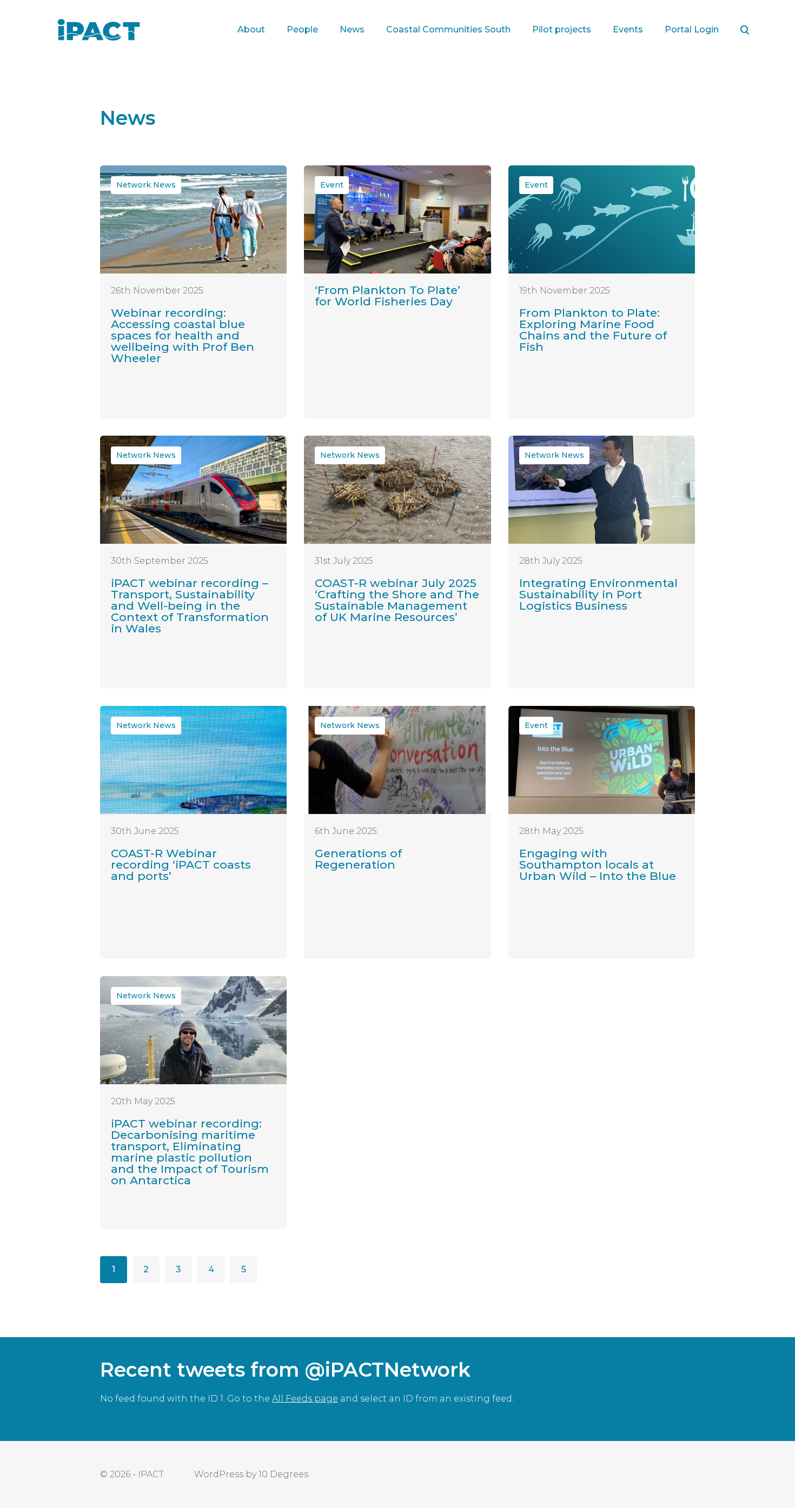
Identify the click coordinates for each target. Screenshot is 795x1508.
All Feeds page (305, 1398)
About (251, 29)
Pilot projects (561, 29)
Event (331, 185)
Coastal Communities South (448, 29)
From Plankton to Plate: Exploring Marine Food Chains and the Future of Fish (593, 329)
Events (628, 29)
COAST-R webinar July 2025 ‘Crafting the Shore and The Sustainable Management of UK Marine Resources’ (397, 600)
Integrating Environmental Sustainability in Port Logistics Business (598, 594)
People (302, 29)
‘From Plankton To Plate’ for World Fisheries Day (387, 295)
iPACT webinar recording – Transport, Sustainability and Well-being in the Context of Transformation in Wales (190, 605)
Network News (146, 185)
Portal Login (692, 29)
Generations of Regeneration (358, 858)
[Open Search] (744, 30)
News (352, 29)
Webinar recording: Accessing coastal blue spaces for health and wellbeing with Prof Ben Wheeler (182, 335)
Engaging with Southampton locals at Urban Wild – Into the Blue (597, 864)
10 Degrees (283, 1474)
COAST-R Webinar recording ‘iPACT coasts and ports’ (181, 864)
